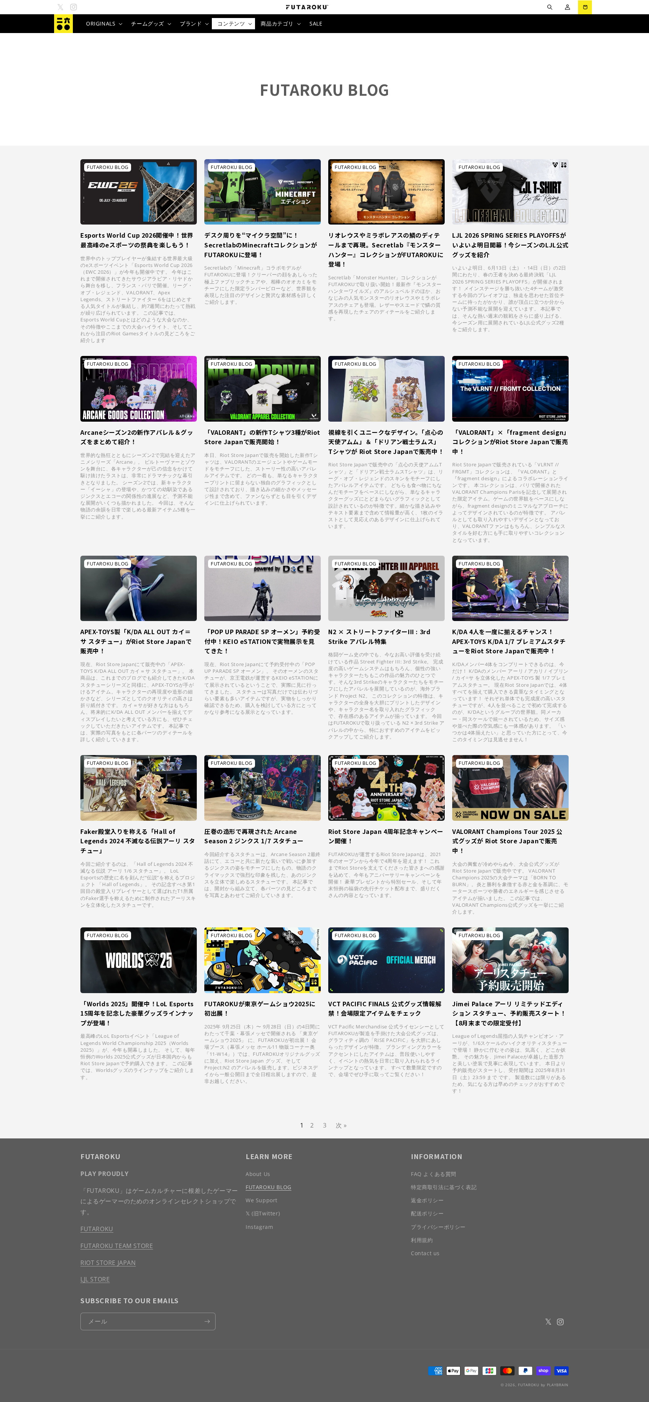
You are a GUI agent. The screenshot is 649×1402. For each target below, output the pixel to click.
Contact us (425, 1253)
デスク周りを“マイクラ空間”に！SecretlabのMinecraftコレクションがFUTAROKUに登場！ (260, 245)
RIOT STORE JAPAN (108, 1263)
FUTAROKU (96, 1229)
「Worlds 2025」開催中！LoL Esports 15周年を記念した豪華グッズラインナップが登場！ (137, 1013)
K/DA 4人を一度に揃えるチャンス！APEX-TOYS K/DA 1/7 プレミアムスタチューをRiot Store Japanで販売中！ (509, 641)
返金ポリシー (427, 1200)
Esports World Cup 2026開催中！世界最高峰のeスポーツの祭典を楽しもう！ (136, 240)
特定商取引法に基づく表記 (444, 1187)
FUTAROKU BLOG (268, 1187)
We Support (262, 1200)
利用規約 (422, 1240)
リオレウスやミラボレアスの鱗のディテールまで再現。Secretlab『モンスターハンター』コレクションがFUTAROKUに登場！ (386, 249)
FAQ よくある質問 (433, 1173)
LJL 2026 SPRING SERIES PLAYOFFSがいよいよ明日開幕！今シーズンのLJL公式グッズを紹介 (510, 245)
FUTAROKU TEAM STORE (116, 1246)
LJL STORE (95, 1279)
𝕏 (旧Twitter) (263, 1213)
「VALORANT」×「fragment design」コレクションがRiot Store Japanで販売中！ (510, 442)
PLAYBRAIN (558, 1384)
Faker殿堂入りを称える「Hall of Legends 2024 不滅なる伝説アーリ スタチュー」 (137, 841)
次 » (341, 1125)
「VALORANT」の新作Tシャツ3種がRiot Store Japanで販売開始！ (262, 437)
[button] (550, 7)
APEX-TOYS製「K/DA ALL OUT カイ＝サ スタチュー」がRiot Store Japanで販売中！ (136, 641)
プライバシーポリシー (438, 1226)
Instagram (259, 1226)
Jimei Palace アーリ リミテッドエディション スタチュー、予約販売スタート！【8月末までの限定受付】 (509, 1013)
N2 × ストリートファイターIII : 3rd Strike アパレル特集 (379, 636)
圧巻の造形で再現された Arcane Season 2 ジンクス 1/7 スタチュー (254, 836)
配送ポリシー (427, 1213)
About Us (258, 1173)
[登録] (207, 1321)
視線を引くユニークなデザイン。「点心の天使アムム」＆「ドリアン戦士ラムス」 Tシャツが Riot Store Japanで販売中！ (386, 442)
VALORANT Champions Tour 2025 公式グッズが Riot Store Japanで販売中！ (507, 841)
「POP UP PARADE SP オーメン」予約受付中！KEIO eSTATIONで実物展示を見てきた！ (262, 641)
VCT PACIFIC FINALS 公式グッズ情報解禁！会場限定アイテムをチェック (384, 1008)
